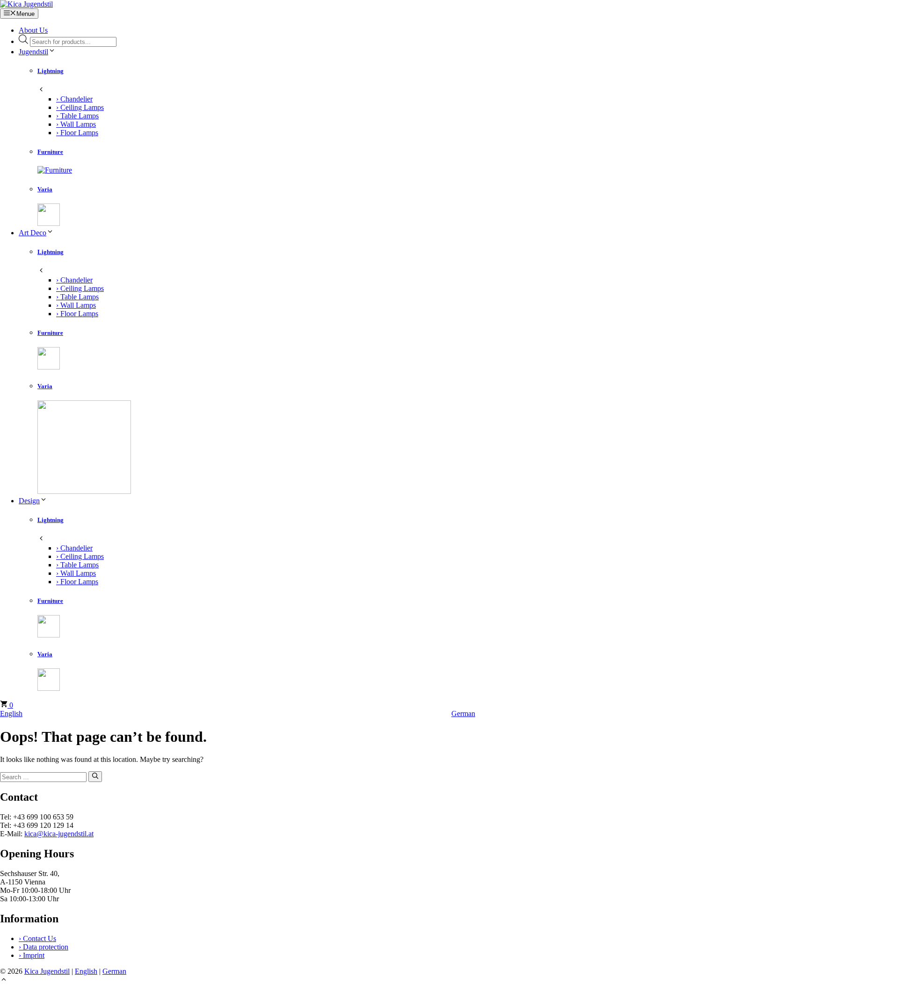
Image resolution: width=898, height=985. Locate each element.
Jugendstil (33, 52)
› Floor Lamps (77, 133)
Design (29, 501)
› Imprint (31, 955)
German (463, 713)
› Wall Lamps (76, 124)
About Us (33, 30)
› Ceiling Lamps (80, 107)
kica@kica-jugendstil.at (59, 834)
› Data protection (43, 947)
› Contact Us (37, 938)
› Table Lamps (77, 116)
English (11, 713)
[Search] (95, 776)
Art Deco (32, 233)
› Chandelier (74, 99)
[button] (3, 981)
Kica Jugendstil (47, 971)
